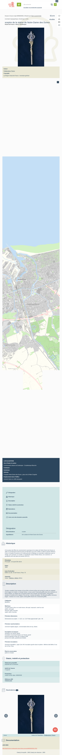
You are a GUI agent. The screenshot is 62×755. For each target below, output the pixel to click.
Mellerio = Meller (13, 578)
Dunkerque (23, 24)
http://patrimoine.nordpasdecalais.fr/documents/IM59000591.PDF (19, 748)
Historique (11, 496)
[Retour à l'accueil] (3, 4)
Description (11, 500)
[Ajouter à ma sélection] (59, 16)
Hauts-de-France (10, 24)
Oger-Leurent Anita (36, 16)
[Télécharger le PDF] (59, 19)
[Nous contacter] (59, 22)
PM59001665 (8, 680)
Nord (17, 24)
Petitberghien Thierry (9, 71)
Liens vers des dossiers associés (17, 517)
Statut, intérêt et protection (16, 505)
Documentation (12, 513)
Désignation (11, 492)
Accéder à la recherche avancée (33, 7)
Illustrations (11, 509)
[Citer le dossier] (59, 25)
